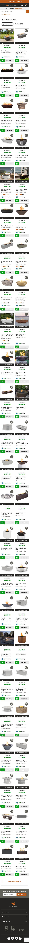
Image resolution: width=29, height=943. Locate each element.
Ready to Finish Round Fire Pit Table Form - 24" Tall (7, 797)
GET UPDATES (21, 894)
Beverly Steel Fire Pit (6, 548)
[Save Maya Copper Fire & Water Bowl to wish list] (26, 456)
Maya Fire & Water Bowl (6, 618)
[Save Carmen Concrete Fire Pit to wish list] (11, 241)
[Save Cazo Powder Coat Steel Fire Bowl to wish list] (11, 740)
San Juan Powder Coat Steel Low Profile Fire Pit (7, 336)
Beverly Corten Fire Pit (21, 653)
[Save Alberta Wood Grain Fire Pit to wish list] (26, 100)
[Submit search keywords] (27, 11)
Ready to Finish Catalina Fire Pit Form (21, 761)
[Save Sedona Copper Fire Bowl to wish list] (26, 352)
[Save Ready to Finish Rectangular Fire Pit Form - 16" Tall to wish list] (26, 667)
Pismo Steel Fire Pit (6, 866)
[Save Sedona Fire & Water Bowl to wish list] (26, 528)
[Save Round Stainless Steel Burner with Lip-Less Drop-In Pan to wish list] (11, 491)
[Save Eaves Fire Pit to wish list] (11, 65)
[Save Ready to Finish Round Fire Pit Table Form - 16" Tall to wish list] (11, 704)
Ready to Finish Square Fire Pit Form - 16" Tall (7, 584)
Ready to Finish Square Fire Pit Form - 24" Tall (22, 618)
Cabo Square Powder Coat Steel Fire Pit (6, 477)
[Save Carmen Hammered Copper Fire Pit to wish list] (26, 491)
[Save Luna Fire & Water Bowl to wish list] (26, 135)
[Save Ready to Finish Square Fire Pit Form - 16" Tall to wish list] (11, 563)
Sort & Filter (8, 24)
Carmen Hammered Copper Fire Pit (21, 512)
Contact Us (6, 922)
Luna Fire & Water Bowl (22, 155)
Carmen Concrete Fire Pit (6, 261)
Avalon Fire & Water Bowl (21, 584)
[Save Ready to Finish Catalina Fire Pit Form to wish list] (26, 740)
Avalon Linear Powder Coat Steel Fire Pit (21, 190)
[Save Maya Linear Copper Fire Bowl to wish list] (11, 100)
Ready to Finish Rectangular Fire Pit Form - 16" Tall (21, 689)
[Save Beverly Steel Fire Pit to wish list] (11, 528)
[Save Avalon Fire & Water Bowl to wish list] (26, 563)
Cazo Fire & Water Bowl (7, 372)
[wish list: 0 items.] (22, 5)
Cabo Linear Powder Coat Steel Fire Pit (6, 653)
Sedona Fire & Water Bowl (21, 549)
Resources (5, 912)
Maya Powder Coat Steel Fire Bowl (21, 86)
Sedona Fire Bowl (5, 51)
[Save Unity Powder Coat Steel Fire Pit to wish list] (11, 169)
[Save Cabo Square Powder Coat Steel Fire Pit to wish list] (11, 456)
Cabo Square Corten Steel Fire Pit (21, 335)
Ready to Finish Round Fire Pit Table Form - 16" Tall (7, 725)
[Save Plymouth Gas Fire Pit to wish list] (11, 277)
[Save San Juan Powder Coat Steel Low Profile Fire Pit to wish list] (11, 314)
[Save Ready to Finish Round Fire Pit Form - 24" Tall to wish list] (11, 422)
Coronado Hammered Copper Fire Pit (6, 408)
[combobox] (14, 11)
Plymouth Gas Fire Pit (6, 297)
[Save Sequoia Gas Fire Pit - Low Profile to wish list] (26, 704)
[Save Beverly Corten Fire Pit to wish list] (26, 632)
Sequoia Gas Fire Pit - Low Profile (21, 724)
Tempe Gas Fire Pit (20, 407)
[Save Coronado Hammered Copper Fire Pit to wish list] (11, 387)
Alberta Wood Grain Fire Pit (21, 121)
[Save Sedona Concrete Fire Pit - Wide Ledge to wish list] (26, 277)
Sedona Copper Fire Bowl (21, 373)
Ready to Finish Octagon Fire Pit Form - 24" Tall (7, 689)
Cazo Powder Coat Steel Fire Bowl (6, 761)
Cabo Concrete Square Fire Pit (21, 261)
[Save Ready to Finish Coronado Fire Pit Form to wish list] (26, 422)
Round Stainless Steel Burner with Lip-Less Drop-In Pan (6, 513)
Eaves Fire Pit (4, 85)
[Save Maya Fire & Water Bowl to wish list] (11, 597)
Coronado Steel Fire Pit (7, 225)
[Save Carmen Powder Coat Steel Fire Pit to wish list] (26, 811)
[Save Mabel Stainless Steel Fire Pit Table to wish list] (26, 775)
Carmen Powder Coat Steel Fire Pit (21, 832)
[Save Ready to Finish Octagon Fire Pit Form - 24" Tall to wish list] (11, 667)
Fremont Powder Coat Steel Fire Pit (21, 51)
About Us (5, 917)
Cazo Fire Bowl (19, 225)
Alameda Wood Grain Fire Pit (6, 832)
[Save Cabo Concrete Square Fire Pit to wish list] (26, 241)
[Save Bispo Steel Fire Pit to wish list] (26, 846)
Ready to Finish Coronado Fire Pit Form (22, 442)
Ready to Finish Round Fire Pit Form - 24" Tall (7, 442)
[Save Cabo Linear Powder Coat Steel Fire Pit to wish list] (11, 632)
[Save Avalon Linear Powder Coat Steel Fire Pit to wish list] (26, 169)
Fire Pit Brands (6, 15)
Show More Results (14, 881)
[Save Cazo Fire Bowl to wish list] (26, 205)
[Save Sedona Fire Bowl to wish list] (11, 30)
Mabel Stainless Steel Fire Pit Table (21, 796)
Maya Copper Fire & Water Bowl (21, 477)
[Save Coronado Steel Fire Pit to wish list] (11, 205)
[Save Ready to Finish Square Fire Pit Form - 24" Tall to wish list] (26, 597)
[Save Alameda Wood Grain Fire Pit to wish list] (11, 811)
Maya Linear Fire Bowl (6, 155)
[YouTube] (13, 938)
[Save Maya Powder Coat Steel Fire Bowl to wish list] (26, 65)
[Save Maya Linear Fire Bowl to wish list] (11, 135)
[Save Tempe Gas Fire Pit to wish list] (26, 387)
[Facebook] (20, 938)
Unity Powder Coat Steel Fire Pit (6, 190)
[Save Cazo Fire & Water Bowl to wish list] (11, 352)
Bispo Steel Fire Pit (20, 866)
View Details (9, 60)
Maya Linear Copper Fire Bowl (6, 121)
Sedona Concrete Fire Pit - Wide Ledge (21, 298)
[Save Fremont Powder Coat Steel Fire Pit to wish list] (26, 30)
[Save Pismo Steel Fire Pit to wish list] (11, 846)
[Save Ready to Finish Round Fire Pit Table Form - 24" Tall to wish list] (11, 775)
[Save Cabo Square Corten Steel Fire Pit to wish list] (26, 314)
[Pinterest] (16, 938)
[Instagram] (9, 938)
